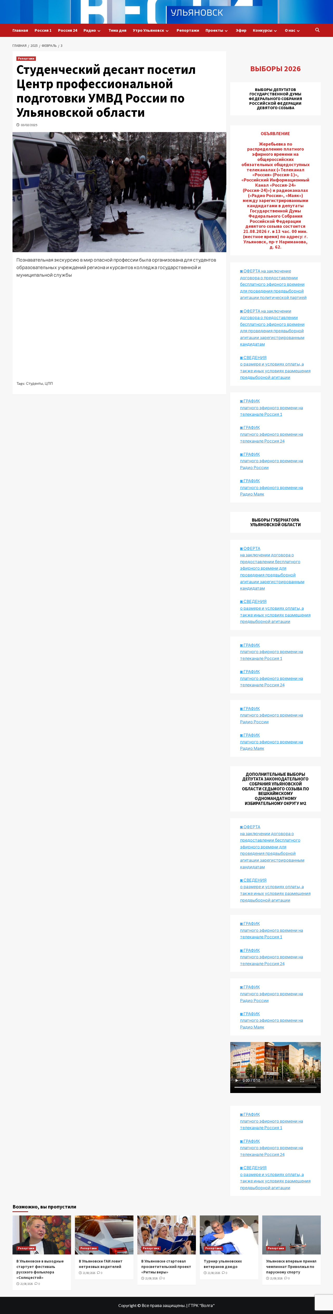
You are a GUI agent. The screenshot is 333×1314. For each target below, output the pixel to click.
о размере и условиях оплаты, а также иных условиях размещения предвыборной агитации (275, 893)
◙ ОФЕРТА (250, 826)
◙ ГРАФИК (250, 400)
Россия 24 (67, 30)
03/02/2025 (29, 125)
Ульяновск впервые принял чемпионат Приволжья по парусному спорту (291, 1266)
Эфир (241, 30)
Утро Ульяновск (148, 30)
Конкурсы (262, 30)
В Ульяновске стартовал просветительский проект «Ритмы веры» (166, 1266)
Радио (90, 30)
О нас (290, 30)
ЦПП (49, 383)
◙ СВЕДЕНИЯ (253, 879)
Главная (20, 30)
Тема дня (117, 30)
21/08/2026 (26, 1284)
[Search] (317, 30)
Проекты (214, 30)
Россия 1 (43, 30)
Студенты (34, 383)
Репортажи (188, 30)
